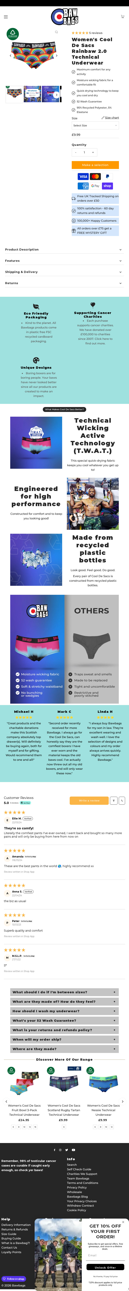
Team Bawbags (78, 1178)
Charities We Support (82, 1174)
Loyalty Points (11, 1252)
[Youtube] (73, 1150)
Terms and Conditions (82, 1183)
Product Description (22, 249)
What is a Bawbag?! (15, 1243)
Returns (11, 283)
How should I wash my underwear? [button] (46, 1011)
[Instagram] (60, 1150)
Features (12, 261)
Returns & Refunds (14, 1229)
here (105, 339)
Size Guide (8, 1234)
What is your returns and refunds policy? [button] (52, 1030)
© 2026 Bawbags (13, 1285)
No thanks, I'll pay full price (105, 1276)
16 (35, 1127)
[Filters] (114, 801)
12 (30, 1127)
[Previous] (10, 55)
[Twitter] (66, 1150)
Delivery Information (16, 1225)
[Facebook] (54, 1150)
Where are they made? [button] (35, 1049)
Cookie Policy (76, 1210)
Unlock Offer (105, 1267)
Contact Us (9, 1247)
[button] (80, 33)
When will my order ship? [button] (37, 1039)
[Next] (56, 55)
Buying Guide (11, 1238)
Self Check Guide (79, 1169)
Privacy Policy (77, 1187)
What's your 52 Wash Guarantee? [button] (44, 1020)
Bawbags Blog (77, 1196)
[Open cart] (123, 16)
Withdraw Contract (80, 1205)
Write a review (89, 800)
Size (74, 118)
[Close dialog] (123, 1222)
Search (72, 1165)
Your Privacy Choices (82, 1201)
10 (24, 1127)
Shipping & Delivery (21, 272)
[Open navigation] (6, 17)
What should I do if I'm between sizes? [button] (50, 992)
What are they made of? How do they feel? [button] (54, 1002)
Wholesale (74, 1192)
